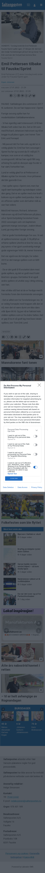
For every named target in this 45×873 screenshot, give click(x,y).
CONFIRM (14, 478)
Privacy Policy (36, 487)
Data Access (22, 487)
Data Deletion (8, 487)
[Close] (40, 385)
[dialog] (22, 436)
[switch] (35, 436)
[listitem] (22, 430)
